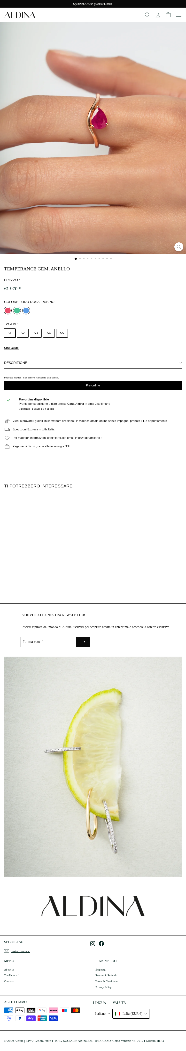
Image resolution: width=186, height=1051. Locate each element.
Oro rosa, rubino (7, 310)
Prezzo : (12, 280)
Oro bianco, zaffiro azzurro (26, 310)
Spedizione (29, 377)
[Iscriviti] (83, 642)
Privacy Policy (103, 987)
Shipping (100, 969)
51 (10, 333)
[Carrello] (168, 15)
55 (62, 333)
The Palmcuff (11, 975)
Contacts (9, 981)
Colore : (29, 302)
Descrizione (15, 363)
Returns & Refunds (106, 975)
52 (23, 333)
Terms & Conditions (106, 981)
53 (36, 333)
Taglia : (11, 324)
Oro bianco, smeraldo (17, 310)
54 (49, 333)
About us (9, 969)
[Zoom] (178, 246)
